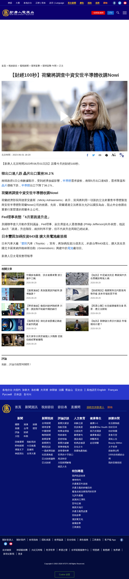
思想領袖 (62, 439)
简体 (44, 3)
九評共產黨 (77, 495)
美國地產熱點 (80, 450)
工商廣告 (76, 527)
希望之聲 (63, 550)
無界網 (116, 550)
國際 (17, 424)
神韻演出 (19, 453)
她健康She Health (99, 427)
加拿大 (26, 390)
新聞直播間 (99, 13)
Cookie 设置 (64, 574)
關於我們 (21, 539)
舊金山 (69, 390)
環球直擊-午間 (49, 65)
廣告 (82, 3)
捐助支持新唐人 (95, 407)
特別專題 (77, 471)
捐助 (90, 3)
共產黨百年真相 (79, 483)
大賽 (18, 3)
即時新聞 (19, 445)
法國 (61, 390)
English (101, 390)
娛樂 (35, 424)
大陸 (17, 436)
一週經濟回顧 (48, 450)
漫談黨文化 (77, 519)
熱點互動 (62, 427)
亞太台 (79, 390)
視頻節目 (12, 65)
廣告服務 (83, 539)
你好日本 (112, 427)
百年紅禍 (76, 503)
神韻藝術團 (22, 550)
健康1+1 (94, 423)
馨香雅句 (78, 435)
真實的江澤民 (78, 499)
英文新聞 (72, 3)
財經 (26, 432)
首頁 (4, 65)
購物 (105, 3)
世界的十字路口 (65, 454)
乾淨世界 (50, 550)
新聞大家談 (63, 423)
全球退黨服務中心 (80, 550)
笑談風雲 (78, 427)
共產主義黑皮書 (79, 511)
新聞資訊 (31, 407)
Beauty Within (115, 443)
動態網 (106, 550)
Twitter (119, 3)
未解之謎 (78, 423)
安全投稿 (71, 539)
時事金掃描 (63, 431)
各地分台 (28, 3)
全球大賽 (31, 453)
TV (111, 13)
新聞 (20, 418)
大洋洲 (44, 390)
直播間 (75, 407)
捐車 (97, 3)
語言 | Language (56, 3)
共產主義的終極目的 (82, 487)
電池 (53, 236)
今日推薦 (31, 445)
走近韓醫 (94, 443)
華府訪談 (46, 447)
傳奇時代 (76, 480)
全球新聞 (46, 423)
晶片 (26, 173)
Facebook (114, 3)
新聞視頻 (47, 418)
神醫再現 (94, 439)
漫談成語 (78, 439)
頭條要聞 (19, 442)
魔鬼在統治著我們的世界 (84, 491)
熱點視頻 (31, 442)
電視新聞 (24, 65)
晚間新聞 (46, 435)
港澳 (26, 424)
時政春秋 (62, 435)
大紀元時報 (36, 550)
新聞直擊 (46, 439)
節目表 (62, 407)
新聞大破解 (63, 443)
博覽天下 (19, 449)
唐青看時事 (63, 450)
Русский (7, 394)
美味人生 (112, 439)
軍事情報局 (63, 447)
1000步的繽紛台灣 (116, 456)
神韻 (10, 3)
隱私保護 (46, 539)
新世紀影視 (8, 554)
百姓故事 (76, 515)
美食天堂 (112, 435)
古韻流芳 (78, 431)
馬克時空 (62, 458)
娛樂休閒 (114, 418)
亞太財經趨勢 (48, 458)
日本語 (18, 394)
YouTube (125, 3)
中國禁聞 (46, 431)
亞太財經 (46, 462)
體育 (35, 428)
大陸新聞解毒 (64, 462)
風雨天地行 (77, 507)
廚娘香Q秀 (113, 450)
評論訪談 (63, 418)
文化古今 (78, 447)
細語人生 (62, 466)
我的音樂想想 (115, 462)
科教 (26, 436)
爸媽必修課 (79, 443)
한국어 (27, 394)
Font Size (113, 155)
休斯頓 (53, 390)
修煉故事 (76, 523)
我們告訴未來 (78, 475)
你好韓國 (112, 431)
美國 (17, 428)
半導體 (67, 180)
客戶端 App (110, 539)
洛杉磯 (35, 390)
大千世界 (112, 447)
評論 (17, 432)
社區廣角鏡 (47, 454)
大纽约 (17, 390)
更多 (20, 554)
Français (113, 390)
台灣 (26, 428)
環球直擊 (35, 65)
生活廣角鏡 (113, 423)
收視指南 (33, 539)
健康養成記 (95, 435)
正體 (38, 3)
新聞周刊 (46, 443)
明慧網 (96, 550)
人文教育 (79, 418)
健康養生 (95, 418)
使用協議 (58, 539)
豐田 (11, 236)
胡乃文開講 (95, 431)
